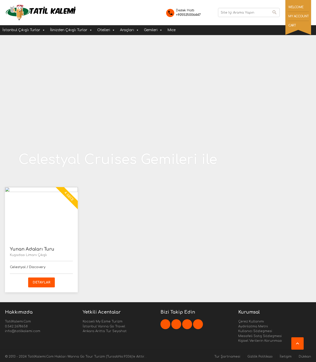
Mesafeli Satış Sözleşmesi (260, 336)
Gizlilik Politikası (260, 356)
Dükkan (305, 356)
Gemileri (151, 30)
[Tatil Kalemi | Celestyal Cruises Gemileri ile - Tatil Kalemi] (41, 12)
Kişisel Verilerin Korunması (260, 340)
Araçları (127, 30)
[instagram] (198, 324)
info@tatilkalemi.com (22, 331)
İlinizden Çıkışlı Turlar (68, 30)
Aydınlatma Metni (253, 326)
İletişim (286, 356)
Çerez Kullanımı (251, 321)
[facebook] (165, 324)
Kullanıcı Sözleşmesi (255, 331)
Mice (171, 30)
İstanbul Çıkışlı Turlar (21, 30)
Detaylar (41, 282)
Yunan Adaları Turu (32, 249)
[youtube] (187, 324)
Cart (292, 25)
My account (298, 16)
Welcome (295, 7)
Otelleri (103, 30)
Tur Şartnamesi (227, 356)
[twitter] (176, 324)
